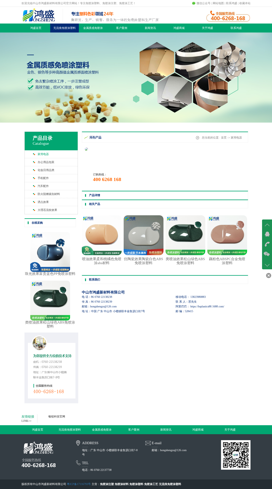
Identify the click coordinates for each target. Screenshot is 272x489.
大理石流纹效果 (47, 210)
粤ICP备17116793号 (79, 484)
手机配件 (43, 178)
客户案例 (121, 28)
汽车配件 (43, 186)
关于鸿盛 (207, 28)
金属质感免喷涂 (93, 28)
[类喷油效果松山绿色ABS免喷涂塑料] (50, 319)
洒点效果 (43, 202)
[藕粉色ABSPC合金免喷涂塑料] (227, 254)
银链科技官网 (56, 416)
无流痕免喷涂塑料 (64, 28)
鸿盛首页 (35, 28)
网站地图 (218, 3)
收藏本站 (244, 3)
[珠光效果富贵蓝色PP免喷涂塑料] (50, 271)
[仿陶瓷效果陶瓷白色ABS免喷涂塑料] (143, 254)
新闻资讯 (150, 28)
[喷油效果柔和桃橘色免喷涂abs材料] (102, 254)
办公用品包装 (46, 162)
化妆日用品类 (46, 170)
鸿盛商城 (179, 28)
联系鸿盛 (231, 3)
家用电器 (43, 154)
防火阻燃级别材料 (49, 194)
